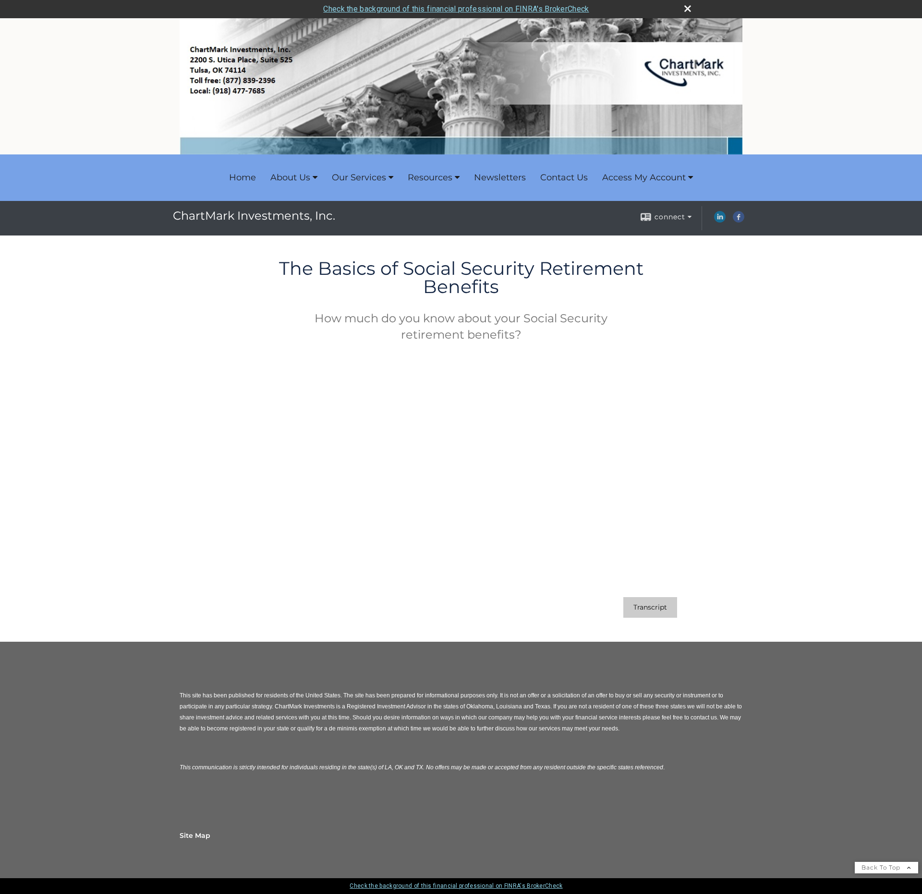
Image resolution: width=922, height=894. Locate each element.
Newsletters (500, 177)
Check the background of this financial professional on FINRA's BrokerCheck (456, 8)
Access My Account (644, 177)
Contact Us (564, 177)
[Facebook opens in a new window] (738, 220)
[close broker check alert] (688, 8)
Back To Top (881, 867)
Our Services (359, 177)
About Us (290, 177)
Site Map (195, 835)
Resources (430, 177)
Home (242, 177)
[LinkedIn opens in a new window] (720, 220)
